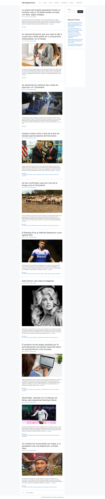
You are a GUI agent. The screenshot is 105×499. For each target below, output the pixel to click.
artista (24, 337)
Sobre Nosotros (64, 2)
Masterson (50, 273)
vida (57, 337)
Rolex (56, 486)
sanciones (51, 174)
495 (27, 492)
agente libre (25, 273)
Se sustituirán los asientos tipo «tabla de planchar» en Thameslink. (40, 86)
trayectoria (54, 337)
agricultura (25, 225)
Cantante (27, 337)
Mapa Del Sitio (79, 2)
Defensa (29, 273)
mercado (51, 435)
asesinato (25, 486)
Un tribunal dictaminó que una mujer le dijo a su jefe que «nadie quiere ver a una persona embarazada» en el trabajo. (42, 36)
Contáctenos (56, 2)
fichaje (36, 273)
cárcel (28, 486)
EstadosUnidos (26, 174)
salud (52, 225)
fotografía (39, 337)
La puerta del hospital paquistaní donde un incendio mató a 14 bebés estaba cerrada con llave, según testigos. (41, 12)
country (31, 337)
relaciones (47, 174)
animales (29, 225)
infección (40, 225)
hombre (41, 486)
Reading (53, 273)
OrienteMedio (38, 174)
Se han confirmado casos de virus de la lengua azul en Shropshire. (39, 184)
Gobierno (31, 174)
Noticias (50, 2)
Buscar (69, 9)
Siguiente (31, 492)
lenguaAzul (45, 225)
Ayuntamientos (26, 389)
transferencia (58, 273)
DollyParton (35, 337)
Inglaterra (42, 273)
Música (50, 337)
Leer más (51, 24)
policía (53, 486)
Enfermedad (33, 225)
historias (43, 337)
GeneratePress (61, 497)
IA (41, 389)
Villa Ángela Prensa (28, 3)
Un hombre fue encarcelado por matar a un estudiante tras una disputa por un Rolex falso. (41, 445)
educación (31, 389)
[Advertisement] (75, 68)
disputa (34, 486)
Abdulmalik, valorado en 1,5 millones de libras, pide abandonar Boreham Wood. (39, 399)
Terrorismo (24, 175)
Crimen (31, 486)
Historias (24, 77)
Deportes (45, 2)
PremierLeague (56, 435)
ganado (37, 225)
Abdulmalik (25, 435)
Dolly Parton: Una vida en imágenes (38, 281)
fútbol (39, 273)
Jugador (45, 273)
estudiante (38, 486)
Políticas (71, 2)
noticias (34, 174)
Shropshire (55, 225)
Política (43, 174)
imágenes (47, 337)
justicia (50, 486)
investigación (46, 486)
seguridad (55, 174)
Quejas (54, 389)
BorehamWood (30, 435)
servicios (57, 389)
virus (58, 225)
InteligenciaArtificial (45, 389)
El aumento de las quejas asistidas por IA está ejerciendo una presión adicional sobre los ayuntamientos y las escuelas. (41, 346)
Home (40, 2)
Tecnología (24, 390)
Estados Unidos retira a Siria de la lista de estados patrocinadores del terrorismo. (40, 134)
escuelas (34, 389)
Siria (58, 174)
